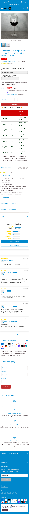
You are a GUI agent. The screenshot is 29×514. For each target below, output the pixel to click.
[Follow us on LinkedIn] (16, 493)
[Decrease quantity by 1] (8, 99)
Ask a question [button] (14, 245)
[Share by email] (27, 168)
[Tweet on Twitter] (24, 168)
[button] (4, 63)
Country (3, 365)
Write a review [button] (14, 241)
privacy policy (9, 507)
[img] (4, 258)
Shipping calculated (12, 94)
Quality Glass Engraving (8, 61)
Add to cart (14, 104)
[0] (26, 8)
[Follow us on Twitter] (5, 493)
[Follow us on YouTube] (13, 493)
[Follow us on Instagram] (8, 493)
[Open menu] (2, 8)
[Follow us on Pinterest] (10, 493)
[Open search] (21, 8)
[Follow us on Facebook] (2, 493)
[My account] (23, 8)
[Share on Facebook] (19, 168)
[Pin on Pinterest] (21, 168)
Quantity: (3, 99)
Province (3, 371)
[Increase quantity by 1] (16, 99)
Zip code (3, 378)
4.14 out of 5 (18, 227)
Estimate (6, 386)
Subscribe (6, 479)
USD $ (3, 486)
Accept (5, 510)
